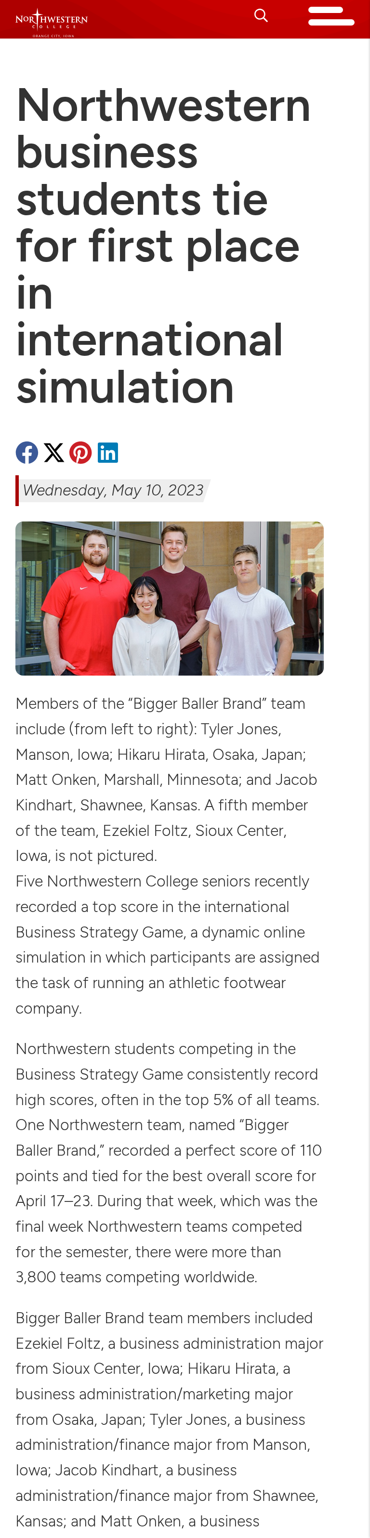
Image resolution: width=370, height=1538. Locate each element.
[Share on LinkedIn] (107, 454)
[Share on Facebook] (27, 454)
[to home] (51, 23)
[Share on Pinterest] (80, 454)
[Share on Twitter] (54, 454)
